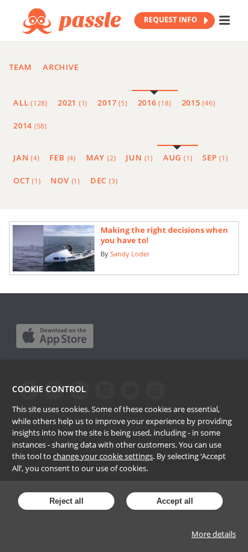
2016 (155, 102)
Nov (65, 180)
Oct (26, 180)
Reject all (66, 501)
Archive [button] (60, 67)
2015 (198, 102)
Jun (139, 157)
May (101, 157)
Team (20, 67)
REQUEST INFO (171, 19)
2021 (72, 102)
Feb (62, 157)
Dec (103, 180)
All (30, 102)
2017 (112, 102)
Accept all (175, 501)
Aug (177, 157)
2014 (30, 125)
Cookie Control (49, 389)
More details (213, 533)
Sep (215, 157)
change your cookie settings (103, 456)
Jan (26, 157)
